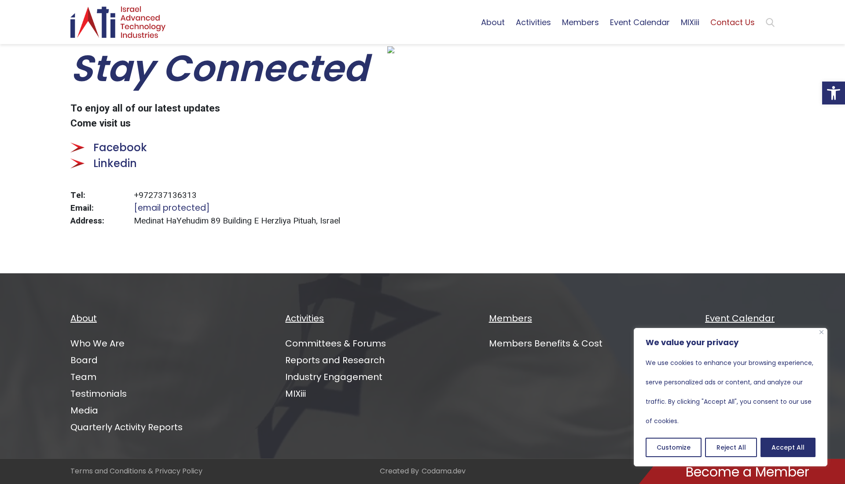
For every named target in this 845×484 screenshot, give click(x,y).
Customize (674, 447)
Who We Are (97, 343)
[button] (833, 93)
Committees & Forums (335, 343)
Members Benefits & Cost (546, 343)
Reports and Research (335, 360)
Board (84, 360)
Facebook (120, 147)
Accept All (788, 447)
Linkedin (115, 163)
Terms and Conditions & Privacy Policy (136, 471)
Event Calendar (640, 22)
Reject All (731, 447)
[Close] (821, 332)
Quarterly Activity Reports (126, 427)
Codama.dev (444, 471)
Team (83, 377)
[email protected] (171, 208)
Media (84, 410)
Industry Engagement (333, 377)
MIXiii (690, 22)
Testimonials (98, 393)
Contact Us (732, 22)
